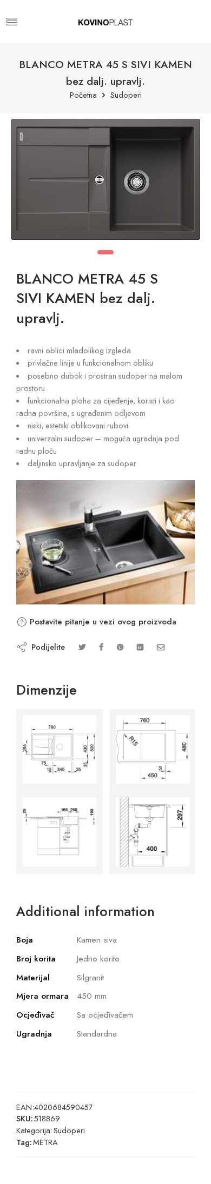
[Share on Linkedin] (140, 646)
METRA (45, 1142)
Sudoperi (126, 95)
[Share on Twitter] (81, 646)
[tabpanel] (105, 182)
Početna (83, 95)
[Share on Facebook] (101, 646)
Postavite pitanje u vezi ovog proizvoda (101, 622)
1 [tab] (105, 252)
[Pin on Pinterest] (120, 646)
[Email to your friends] (161, 646)
